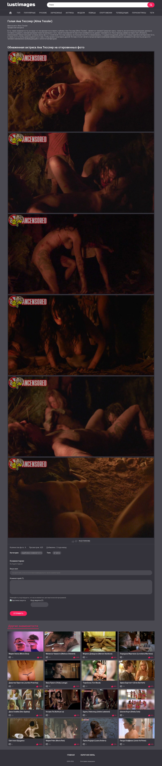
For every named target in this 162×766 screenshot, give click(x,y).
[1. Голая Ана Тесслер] (81, 92)
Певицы (92, 13)
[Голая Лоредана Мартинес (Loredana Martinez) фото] (137, 641)
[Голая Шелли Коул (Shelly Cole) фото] (137, 699)
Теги (152, 13)
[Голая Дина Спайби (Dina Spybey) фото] (25, 699)
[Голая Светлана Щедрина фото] (25, 728)
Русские (43, 13)
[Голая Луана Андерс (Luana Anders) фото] (100, 728)
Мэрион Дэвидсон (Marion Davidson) (97, 654)
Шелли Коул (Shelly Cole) (130, 712)
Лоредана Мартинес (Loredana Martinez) (136, 654)
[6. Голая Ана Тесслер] (81, 498)
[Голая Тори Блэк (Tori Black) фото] (100, 670)
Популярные (29, 13)
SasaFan (77, 761)
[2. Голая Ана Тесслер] (81, 173)
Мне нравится (73, 541)
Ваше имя (14, 569)
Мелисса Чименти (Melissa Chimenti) (60, 654)
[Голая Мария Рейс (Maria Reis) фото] (63, 728)
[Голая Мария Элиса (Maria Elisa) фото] (25, 641)
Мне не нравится (76, 541)
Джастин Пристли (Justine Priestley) (23, 683)
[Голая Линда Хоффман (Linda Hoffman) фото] (137, 728)
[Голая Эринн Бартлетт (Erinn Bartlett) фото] (137, 670)
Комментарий (15, 578)
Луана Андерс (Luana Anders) (94, 741)
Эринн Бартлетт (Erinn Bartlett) (132, 683)
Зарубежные (56, 13)
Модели (81, 13)
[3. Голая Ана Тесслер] (81, 254)
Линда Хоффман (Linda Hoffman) (133, 741)
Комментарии (17, 561)
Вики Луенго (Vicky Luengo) (56, 683)
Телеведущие (122, 13)
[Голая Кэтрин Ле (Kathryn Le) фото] (63, 699)
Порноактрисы (139, 13)
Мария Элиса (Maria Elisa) (19, 654)
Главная (10, 13)
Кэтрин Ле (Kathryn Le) (55, 712)
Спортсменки (106, 13)
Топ (18, 13)
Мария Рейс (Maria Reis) (55, 741)
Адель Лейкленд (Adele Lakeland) (96, 712)
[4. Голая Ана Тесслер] (81, 335)
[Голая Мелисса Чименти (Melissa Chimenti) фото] (63, 641)
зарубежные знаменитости (32, 553)
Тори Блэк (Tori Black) (92, 683)
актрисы (57, 553)
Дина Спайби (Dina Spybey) (19, 712)
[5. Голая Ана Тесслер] (81, 416)
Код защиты (36, 600)
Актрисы (70, 13)
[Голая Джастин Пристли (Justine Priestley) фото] (25, 670)
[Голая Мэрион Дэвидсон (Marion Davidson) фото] (100, 641)
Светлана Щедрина (16, 741)
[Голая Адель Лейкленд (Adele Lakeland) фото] (100, 699)
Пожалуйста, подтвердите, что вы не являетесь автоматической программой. (38, 598)
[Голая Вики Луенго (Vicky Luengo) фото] (63, 670)
